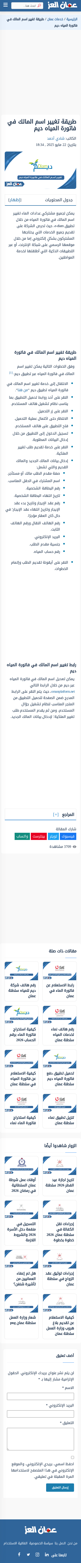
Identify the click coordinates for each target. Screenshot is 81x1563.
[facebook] (19, 1555)
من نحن (73, 1543)
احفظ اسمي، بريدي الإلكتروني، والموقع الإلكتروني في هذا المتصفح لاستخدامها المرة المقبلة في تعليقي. (42, 1470)
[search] (38, 6)
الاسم (68, 1388)
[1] (11, 372)
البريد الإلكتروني (60, 1405)
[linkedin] (47, 1555)
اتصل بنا (60, 1543)
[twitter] (28, 1555)
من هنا (23, 389)
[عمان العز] (62, 6)
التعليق (67, 1423)
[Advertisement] (40, 74)
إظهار (15, 200)
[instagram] (37, 1556)
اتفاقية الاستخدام (15, 1543)
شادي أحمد (56, 138)
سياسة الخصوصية (41, 1543)
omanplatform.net (62, 691)
